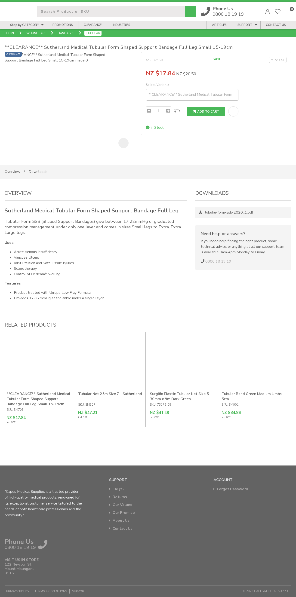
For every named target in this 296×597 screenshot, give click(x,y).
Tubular (93, 33)
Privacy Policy (17, 591)
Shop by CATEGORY (24, 25)
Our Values (122, 505)
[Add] (168, 111)
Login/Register (267, 11)
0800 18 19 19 (228, 11)
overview (12, 171)
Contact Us (123, 529)
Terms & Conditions (50, 591)
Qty (177, 111)
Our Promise (124, 513)
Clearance (93, 25)
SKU (148, 60)
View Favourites (278, 11)
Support (244, 25)
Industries (121, 25)
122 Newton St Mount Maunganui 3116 (20, 569)
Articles (219, 25)
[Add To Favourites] (233, 111)
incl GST (279, 60)
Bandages (66, 33)
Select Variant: (157, 84)
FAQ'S (118, 489)
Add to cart (207, 112)
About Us (121, 520)
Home (10, 33)
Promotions (62, 25)
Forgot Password (232, 489)
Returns (120, 497)
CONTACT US (276, 25)
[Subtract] (149, 111)
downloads (38, 171)
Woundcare (36, 33)
